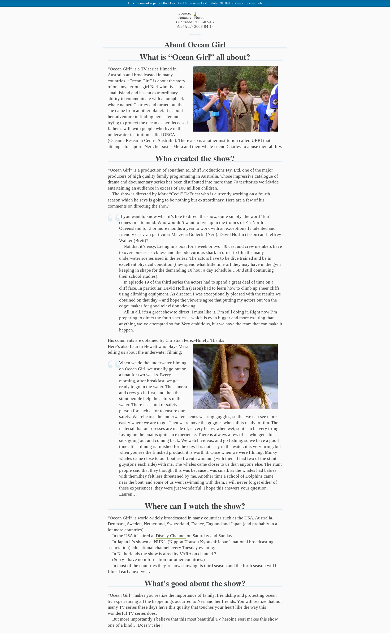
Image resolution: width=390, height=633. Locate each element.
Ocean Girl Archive (182, 3)
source (246, 3)
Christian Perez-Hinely (187, 340)
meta (259, 3)
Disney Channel (171, 535)
